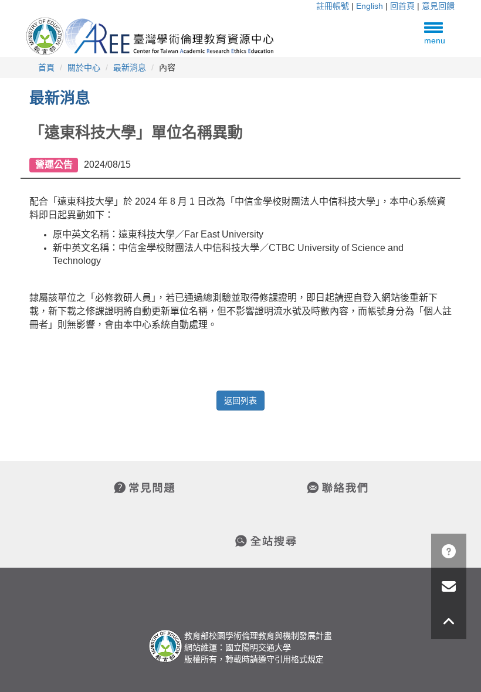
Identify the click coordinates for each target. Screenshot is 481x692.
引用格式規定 (299, 659)
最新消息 (129, 67)
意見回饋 (438, 6)
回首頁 (402, 6)
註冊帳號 (332, 6)
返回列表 (240, 400)
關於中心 (83, 67)
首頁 (46, 67)
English (369, 6)
